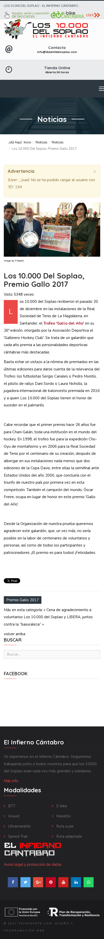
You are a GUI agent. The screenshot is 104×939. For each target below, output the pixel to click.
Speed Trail (17, 836)
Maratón (63, 816)
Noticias (41, 142)
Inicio (27, 142)
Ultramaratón (19, 826)
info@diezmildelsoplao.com (57, 52)
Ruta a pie (64, 826)
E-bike (61, 806)
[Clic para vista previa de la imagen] (52, 229)
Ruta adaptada (68, 836)
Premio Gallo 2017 (22, 600)
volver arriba (14, 633)
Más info (11, 780)
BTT (11, 806)
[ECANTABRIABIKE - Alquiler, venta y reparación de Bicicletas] (52, 15)
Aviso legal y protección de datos (33, 864)
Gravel (13, 816)
